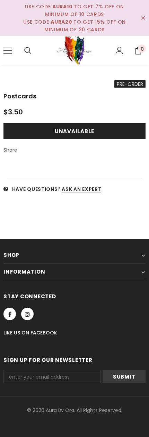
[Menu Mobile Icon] (7, 51)
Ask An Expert (81, 189)
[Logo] (74, 50)
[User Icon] (119, 50)
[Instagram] (27, 314)
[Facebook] (9, 314)
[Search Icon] (27, 50)
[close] (143, 18)
